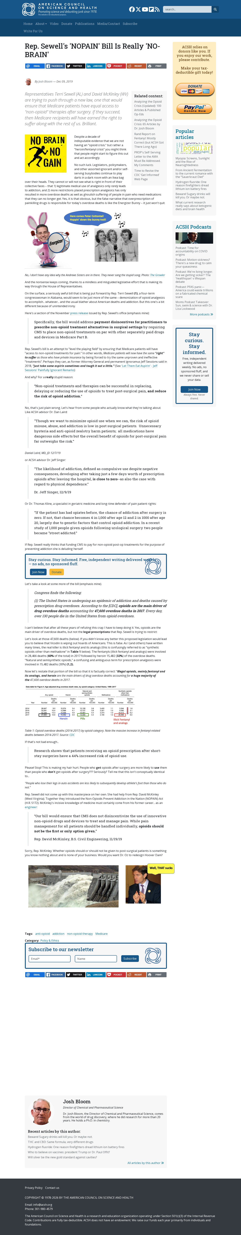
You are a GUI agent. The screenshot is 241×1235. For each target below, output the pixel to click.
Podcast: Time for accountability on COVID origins (191, 251)
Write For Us (33, 31)
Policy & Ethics (49, 941)
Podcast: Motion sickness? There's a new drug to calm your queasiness (194, 263)
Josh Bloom (45, 81)
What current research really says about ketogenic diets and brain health (194, 205)
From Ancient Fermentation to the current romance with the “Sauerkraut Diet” (194, 173)
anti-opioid (42, 934)
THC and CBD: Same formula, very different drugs (60, 1142)
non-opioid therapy (80, 934)
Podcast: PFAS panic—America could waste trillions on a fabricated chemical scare (194, 292)
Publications (84, 24)
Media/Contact (108, 24)
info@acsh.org (42, 1205)
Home (27, 24)
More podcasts (200, 314)
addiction (58, 934)
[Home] (61, 9)
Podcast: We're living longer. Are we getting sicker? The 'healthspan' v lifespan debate (194, 277)
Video (54, 24)
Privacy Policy (34, 1188)
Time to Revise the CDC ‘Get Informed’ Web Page (146, 175)
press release (79, 313)
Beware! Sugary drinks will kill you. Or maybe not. (60, 1137)
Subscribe (130, 24)
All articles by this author (144, 1163)
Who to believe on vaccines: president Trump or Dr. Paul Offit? (69, 1152)
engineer (31, 807)
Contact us (52, 1188)
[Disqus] (96, 1028)
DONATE (195, 86)
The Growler (157, 275)
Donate (66, 24)
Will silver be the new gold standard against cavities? (62, 1157)
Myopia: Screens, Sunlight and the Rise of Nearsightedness (193, 161)
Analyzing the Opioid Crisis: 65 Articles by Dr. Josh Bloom (148, 124)
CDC (72, 735)
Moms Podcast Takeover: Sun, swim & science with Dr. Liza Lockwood (194, 305)
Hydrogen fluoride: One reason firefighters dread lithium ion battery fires (76, 1147)
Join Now (38, 572)
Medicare (101, 934)
